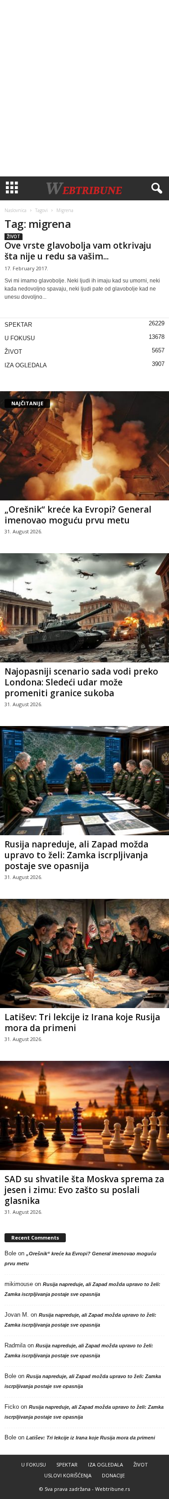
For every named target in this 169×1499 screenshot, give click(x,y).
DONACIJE (113, 1475)
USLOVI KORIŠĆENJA (67, 1475)
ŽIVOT (13, 236)
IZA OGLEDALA (26, 365)
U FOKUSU (20, 338)
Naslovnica (16, 210)
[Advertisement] (84, 88)
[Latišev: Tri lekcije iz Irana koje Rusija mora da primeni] (84, 953)
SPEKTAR (18, 324)
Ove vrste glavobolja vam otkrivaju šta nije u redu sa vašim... (78, 251)
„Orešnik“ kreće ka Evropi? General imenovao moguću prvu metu (78, 515)
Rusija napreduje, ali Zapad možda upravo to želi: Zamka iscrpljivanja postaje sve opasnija (76, 855)
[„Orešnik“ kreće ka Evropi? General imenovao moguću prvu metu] (84, 445)
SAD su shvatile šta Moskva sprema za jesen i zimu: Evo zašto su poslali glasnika (84, 1190)
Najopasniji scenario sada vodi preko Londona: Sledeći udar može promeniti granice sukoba (81, 682)
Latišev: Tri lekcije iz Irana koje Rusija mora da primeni (82, 1022)
